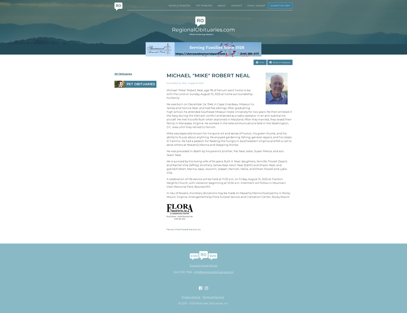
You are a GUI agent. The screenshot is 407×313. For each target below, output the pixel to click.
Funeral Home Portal (203, 265)
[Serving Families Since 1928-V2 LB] (203, 49)
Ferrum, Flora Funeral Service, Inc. (184, 229)
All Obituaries (123, 74)
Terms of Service (213, 297)
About (222, 5)
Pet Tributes (204, 5)
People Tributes (179, 5)
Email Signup (256, 5)
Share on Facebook (281, 62)
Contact (236, 5)
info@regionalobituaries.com (214, 272)
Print (261, 62)
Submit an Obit (280, 5)
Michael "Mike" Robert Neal (208, 75)
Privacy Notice (191, 297)
